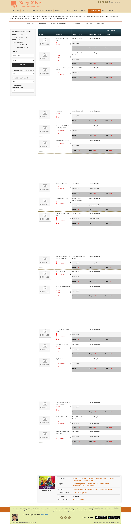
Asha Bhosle (76, 183)
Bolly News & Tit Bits (111, 508)
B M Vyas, (91, 478)
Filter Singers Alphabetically (17, 86)
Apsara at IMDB (78, 500)
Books (75, 512)
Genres (100, 24)
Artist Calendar (46, 11)
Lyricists (76, 24)
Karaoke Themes (75, 510)
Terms (100, 522)
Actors (88, 24)
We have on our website (21, 32)
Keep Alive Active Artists (34, 508)
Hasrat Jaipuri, (78, 489)
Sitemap (105, 522)
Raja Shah (44, 515)
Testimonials (35, 510)
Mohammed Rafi (77, 68)
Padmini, (76, 478)
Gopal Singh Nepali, (91, 489)
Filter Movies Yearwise (21, 78)
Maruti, (111, 478)
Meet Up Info (45, 510)
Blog (104, 11)
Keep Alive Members (67, 508)
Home (17, 11)
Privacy (96, 522)
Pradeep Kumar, (101, 478)
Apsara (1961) (75, 43)
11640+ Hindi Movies (20, 35)
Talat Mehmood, (77, 53)
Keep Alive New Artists (51, 508)
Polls (69, 512)
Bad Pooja (59, 111)
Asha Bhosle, (104, 484)
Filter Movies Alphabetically (23, 70)
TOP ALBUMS (67, 11)
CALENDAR (34, 11)
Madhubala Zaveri (77, 111)
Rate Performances (59, 512)
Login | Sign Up (115, 2)
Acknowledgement (114, 522)
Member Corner (82, 508)
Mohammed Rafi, (79, 486)
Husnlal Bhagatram (94, 38)
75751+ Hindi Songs (19, 37)
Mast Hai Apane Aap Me (62, 344)
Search (14, 52)
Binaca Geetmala (80, 11)
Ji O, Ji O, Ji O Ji (60, 271)
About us (25, 11)
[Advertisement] (62, 95)
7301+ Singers (17, 42)
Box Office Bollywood (96, 508)
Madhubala (90, 486)
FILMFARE (58, 11)
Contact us (112, 11)
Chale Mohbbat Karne (62, 198)
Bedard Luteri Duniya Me (63, 140)
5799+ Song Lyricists (20, 47)
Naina (91, 480)
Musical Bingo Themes (90, 510)
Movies (30, 24)
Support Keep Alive (22, 510)
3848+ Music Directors (20, 45)
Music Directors (58, 24)
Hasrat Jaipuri (93, 263)
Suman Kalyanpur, (77, 198)
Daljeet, (83, 478)
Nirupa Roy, (77, 480)
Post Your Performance (106, 510)
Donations (64, 510)
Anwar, (85, 480)
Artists (42, 24)
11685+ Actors (17, 40)
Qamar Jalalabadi (94, 188)
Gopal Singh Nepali (94, 218)
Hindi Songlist (94, 11)
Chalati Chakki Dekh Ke (62, 183)
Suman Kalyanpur (77, 38)
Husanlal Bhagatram (80, 493)
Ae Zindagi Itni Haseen (62, 53)
